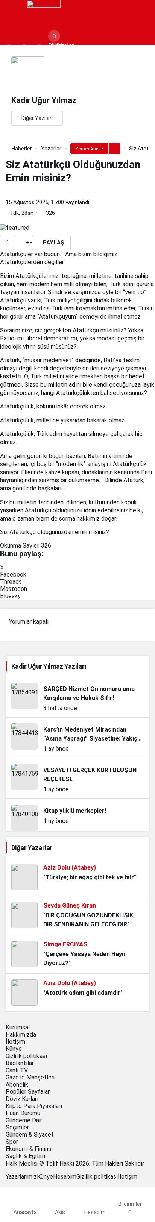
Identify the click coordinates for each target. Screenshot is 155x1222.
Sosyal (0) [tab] (61, 52)
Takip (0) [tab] (85, 52)
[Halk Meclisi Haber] (44, 16)
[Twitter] (12, 1183)
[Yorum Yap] (23, 242)
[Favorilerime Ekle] (19, 242)
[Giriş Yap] (39, 50)
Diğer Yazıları (37, 118)
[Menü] (13, 15)
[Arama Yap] (9, 50)
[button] (24, 50)
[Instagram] (17, 1183)
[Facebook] (8, 1183)
